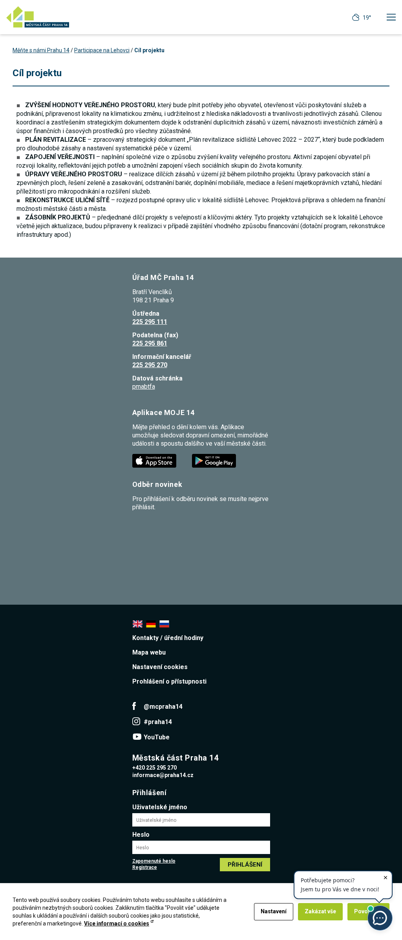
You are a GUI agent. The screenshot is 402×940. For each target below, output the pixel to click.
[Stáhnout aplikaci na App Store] (155, 460)
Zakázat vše (320, 911)
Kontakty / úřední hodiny (167, 638)
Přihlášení (245, 864)
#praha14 (158, 722)
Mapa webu (149, 652)
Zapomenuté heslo (153, 861)
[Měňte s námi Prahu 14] (37, 16)
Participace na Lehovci (102, 50)
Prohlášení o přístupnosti (169, 681)
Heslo (141, 834)
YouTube (157, 737)
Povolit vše (368, 911)
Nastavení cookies (160, 667)
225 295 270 (149, 365)
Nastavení (274, 911)
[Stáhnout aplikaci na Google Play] (215, 460)
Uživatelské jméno (159, 807)
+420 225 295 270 (154, 767)
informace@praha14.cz (163, 775)
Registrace (144, 867)
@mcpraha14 (163, 706)
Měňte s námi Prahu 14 (41, 50)
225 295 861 (149, 343)
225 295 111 (149, 322)
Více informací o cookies (116, 923)
